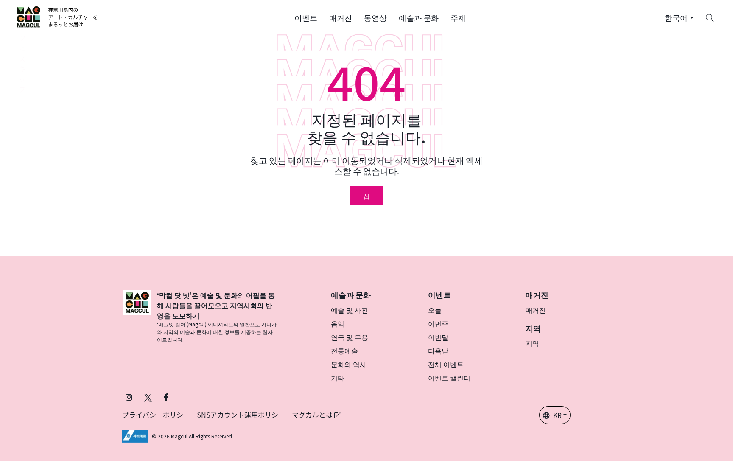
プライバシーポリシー (156, 414)
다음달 (438, 350)
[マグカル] (137, 316)
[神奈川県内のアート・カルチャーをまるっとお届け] (57, 17)
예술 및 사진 (349, 310)
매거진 (536, 310)
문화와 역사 (348, 364)
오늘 (435, 310)
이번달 (438, 337)
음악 (337, 323)
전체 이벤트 (446, 364)
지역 (532, 343)
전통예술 (344, 350)
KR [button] (557, 415)
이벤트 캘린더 (449, 378)
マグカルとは (313, 414)
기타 (337, 378)
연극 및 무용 (349, 337)
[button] (305, 17)
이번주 (438, 323)
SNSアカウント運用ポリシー (241, 414)
